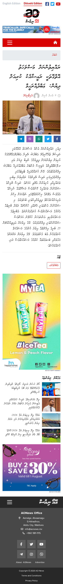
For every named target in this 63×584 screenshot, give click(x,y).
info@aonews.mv (33, 529)
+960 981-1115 (34, 533)
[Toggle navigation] (9, 43)
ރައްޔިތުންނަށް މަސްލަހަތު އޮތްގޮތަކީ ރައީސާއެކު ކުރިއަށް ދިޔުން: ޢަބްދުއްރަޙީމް (35, 77)
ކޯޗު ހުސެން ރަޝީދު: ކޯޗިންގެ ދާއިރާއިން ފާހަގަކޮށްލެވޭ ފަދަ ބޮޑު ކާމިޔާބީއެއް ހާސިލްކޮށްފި (22, 388)
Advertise (40, 562)
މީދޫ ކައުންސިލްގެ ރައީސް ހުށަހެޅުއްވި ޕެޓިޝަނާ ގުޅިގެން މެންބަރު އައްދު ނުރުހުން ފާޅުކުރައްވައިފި (21, 404)
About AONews (23, 562)
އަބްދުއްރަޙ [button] (53, 265)
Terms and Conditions (31, 575)
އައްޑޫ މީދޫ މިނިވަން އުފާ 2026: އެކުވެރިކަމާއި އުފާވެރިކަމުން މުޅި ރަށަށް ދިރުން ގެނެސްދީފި (23, 419)
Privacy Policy (31, 580)
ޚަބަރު (54, 55)
